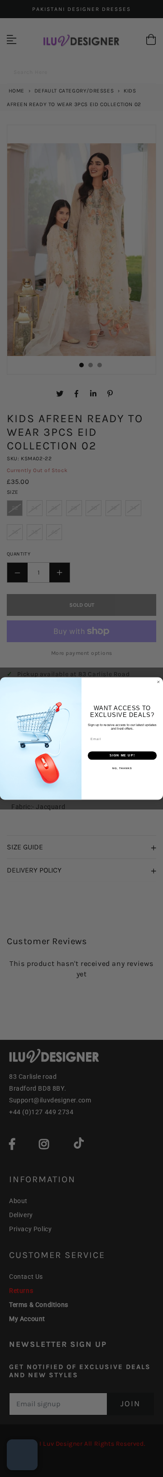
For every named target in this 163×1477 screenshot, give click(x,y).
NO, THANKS (122, 768)
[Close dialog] (158, 681)
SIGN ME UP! (122, 755)
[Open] (22, 1454)
